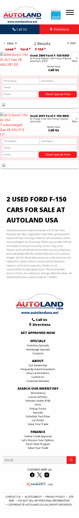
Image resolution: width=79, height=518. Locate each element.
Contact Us (37, 377)
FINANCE (38, 432)
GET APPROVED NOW (38, 333)
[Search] (71, 460)
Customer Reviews (38, 381)
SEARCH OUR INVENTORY (38, 388)
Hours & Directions (38, 373)
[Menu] (70, 13)
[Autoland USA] (22, 14)
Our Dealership (38, 365)
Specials (38, 412)
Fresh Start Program (38, 444)
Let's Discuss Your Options (38, 440)
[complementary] (67, 506)
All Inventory (38, 393)
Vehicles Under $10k (37, 400)
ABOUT (38, 361)
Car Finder (38, 420)
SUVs (38, 404)
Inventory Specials (38, 345)
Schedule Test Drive (38, 416)
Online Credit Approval (38, 436)
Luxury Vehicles (37, 397)
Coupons (38, 353)
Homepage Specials (38, 349)
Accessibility (33, 496)
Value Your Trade (38, 424)
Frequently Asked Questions (38, 369)
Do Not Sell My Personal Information (43, 500)
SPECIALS (38, 341)
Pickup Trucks (38, 408)
